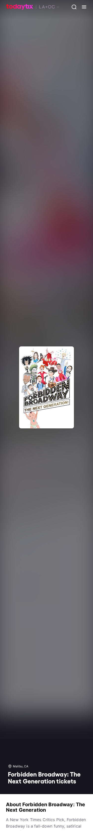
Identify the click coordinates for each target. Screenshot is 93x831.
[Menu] (82, 7)
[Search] (72, 7)
